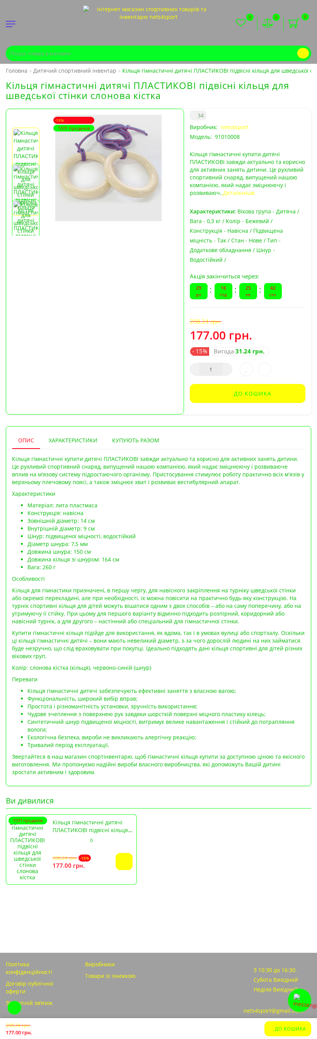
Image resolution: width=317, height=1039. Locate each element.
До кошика (289, 1028)
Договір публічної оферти (29, 987)
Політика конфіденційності (29, 968)
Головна (16, 70)
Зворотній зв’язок (29, 1003)
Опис (26, 440)
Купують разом (135, 440)
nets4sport (235, 127)
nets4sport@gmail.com (273, 1010)
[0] (268, 23)
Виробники (100, 964)
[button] (25, 121)
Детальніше (239, 192)
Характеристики (73, 440)
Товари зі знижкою (110, 975)
